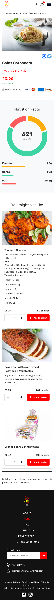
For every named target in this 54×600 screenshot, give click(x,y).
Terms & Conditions (27, 542)
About (27, 513)
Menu (15, 13)
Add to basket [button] (40, 318)
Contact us (27, 530)
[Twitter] (49, 56)
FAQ (27, 524)
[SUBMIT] (43, 555)
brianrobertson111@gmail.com (27, 570)
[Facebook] (44, 56)
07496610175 (18, 565)
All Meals (24, 13)
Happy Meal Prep (43, 588)
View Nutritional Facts (15, 71)
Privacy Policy (27, 536)
